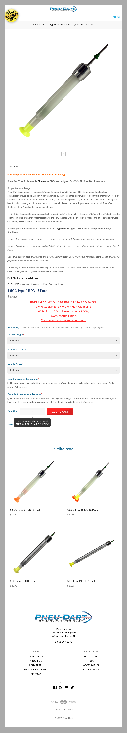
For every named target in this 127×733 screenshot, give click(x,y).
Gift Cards (36, 656)
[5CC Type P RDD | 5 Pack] (92, 552)
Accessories (91, 665)
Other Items (91, 669)
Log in (57, 709)
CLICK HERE (13, 284)
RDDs (43, 24)
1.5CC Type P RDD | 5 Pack (79, 24)
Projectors (91, 656)
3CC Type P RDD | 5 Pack (24, 580)
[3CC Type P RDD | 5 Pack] (35, 552)
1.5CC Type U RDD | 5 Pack (82, 509)
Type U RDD (63, 228)
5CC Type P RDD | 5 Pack (81, 580)
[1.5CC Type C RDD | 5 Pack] (35, 481)
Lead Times (36, 665)
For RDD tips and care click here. (23, 278)
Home (35, 24)
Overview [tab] (12, 166)
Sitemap (36, 674)
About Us (36, 661)
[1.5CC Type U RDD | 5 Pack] (92, 481)
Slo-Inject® (43, 181)
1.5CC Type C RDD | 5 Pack (25, 509)
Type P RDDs (56, 24)
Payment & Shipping (35, 669)
